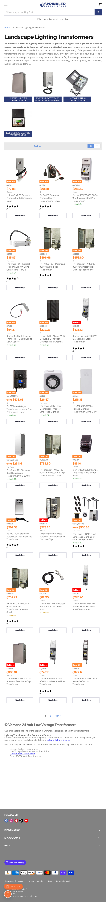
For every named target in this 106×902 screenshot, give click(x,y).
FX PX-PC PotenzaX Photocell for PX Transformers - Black (49, 198)
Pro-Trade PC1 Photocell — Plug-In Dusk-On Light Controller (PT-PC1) (19, 267)
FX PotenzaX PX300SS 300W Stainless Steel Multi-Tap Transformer (83, 267)
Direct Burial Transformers (22, 753)
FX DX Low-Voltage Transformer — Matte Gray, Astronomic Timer (19, 409)
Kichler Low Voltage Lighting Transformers (47, 99)
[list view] (97, 146)
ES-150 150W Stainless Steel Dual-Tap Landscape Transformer (19, 536)
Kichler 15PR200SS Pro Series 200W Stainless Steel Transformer (83, 606)
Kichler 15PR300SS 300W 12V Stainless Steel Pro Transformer (85, 198)
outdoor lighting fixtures (58, 739)
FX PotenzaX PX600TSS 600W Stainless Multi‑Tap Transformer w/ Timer (52, 473)
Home (7, 27)
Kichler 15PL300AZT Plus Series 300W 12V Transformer (84, 681)
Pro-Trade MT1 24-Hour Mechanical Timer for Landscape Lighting (50, 409)
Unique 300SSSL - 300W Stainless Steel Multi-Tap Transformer (19, 681)
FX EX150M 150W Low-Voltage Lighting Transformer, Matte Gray (84, 409)
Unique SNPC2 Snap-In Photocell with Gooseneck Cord (19, 198)
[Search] (98, 12)
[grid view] (91, 146)
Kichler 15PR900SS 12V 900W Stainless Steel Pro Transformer (52, 681)
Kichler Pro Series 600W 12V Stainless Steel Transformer (84, 339)
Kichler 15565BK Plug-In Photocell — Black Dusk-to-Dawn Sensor (19, 339)
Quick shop (20, 215)
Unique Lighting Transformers (18, 99)
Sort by (37, 146)
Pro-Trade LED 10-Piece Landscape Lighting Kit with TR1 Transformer (84, 537)
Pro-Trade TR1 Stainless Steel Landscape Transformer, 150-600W (18, 473)
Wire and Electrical (62, 881)
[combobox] (49, 12)
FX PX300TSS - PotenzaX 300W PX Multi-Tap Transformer (52, 267)
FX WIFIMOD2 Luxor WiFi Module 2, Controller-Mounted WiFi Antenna (52, 339)
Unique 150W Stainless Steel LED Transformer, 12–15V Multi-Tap (52, 536)
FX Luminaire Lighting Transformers (18, 134)
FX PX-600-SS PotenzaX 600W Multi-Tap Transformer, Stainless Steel (18, 607)
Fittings (49, 881)
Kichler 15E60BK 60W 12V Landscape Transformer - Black (85, 473)
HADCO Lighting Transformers (77, 99)
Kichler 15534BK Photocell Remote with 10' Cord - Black (52, 606)
